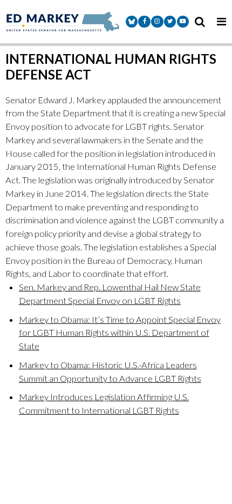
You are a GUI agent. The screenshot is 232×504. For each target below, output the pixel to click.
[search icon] (199, 21)
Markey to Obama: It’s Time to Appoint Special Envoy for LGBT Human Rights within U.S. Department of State (120, 333)
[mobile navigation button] (221, 21)
